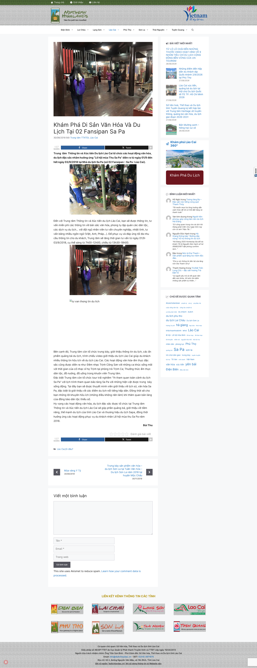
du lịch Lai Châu (175, 320)
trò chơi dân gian (173, 355)
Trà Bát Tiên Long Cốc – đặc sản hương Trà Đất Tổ (188, 270)
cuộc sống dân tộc (172, 307)
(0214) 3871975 (146, 656)
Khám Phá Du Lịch (185, 175)
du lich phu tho (174, 316)
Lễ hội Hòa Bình (178, 335)
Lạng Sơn (97, 30)
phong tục (179, 344)
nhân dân (170, 344)
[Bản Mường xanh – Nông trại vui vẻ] (171, 130)
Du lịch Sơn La (193, 320)
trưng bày (186, 355)
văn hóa (170, 364)
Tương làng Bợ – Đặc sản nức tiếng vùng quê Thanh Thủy (187, 202)
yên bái (190, 364)
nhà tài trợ (196, 339)
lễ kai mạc (190, 335)
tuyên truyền (196, 355)
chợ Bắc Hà (197, 303)
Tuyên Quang (178, 30)
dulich (190, 312)
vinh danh (182, 359)
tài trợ (168, 359)
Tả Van (174, 359)
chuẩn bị (184, 303)
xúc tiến (180, 364)
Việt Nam (190, 359)
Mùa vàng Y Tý (72, 470)
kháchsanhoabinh (173, 331)
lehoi (185, 331)
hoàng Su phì (170, 325)
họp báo (192, 325)
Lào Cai (112, 30)
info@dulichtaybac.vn (120, 656)
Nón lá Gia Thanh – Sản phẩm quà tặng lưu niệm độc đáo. (188, 255)
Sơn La (142, 30)
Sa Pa (179, 349)
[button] (193, 30)
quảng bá (169, 350)
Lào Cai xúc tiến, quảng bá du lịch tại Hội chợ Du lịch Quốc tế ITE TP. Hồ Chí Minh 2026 (191, 91)
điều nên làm (184, 370)
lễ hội (168, 335)
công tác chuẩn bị (186, 307)
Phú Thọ (127, 30)
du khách (182, 312)
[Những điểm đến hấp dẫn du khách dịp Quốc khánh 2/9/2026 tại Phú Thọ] (171, 73)
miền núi (177, 339)
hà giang (182, 325)
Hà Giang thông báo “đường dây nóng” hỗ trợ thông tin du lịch (186, 236)
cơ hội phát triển (171, 312)
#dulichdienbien (173, 303)
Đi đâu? (69, 449)
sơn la (189, 350)
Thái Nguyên (158, 30)
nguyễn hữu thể (186, 339)
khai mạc (199, 325)
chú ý (190, 303)
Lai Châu (81, 30)
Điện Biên (65, 30)
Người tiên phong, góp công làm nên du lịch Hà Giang (188, 219)
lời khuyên (169, 339)
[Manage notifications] (6, 662)
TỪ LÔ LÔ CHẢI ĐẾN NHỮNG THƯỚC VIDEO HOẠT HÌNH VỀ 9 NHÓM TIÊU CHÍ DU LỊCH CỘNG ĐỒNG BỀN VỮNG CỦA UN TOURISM (183, 55)
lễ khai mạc (199, 335)
